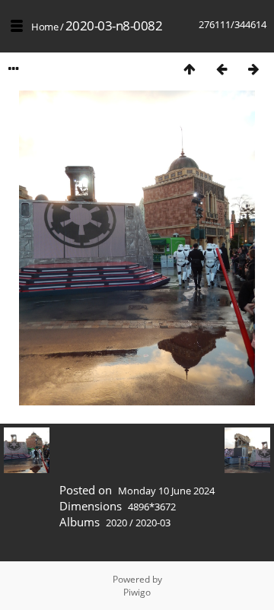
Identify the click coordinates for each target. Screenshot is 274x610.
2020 (116, 522)
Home (44, 26)
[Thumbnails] (190, 69)
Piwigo (137, 592)
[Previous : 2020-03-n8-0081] (221, 69)
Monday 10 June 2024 (166, 490)
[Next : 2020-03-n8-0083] (253, 69)
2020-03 (152, 522)
